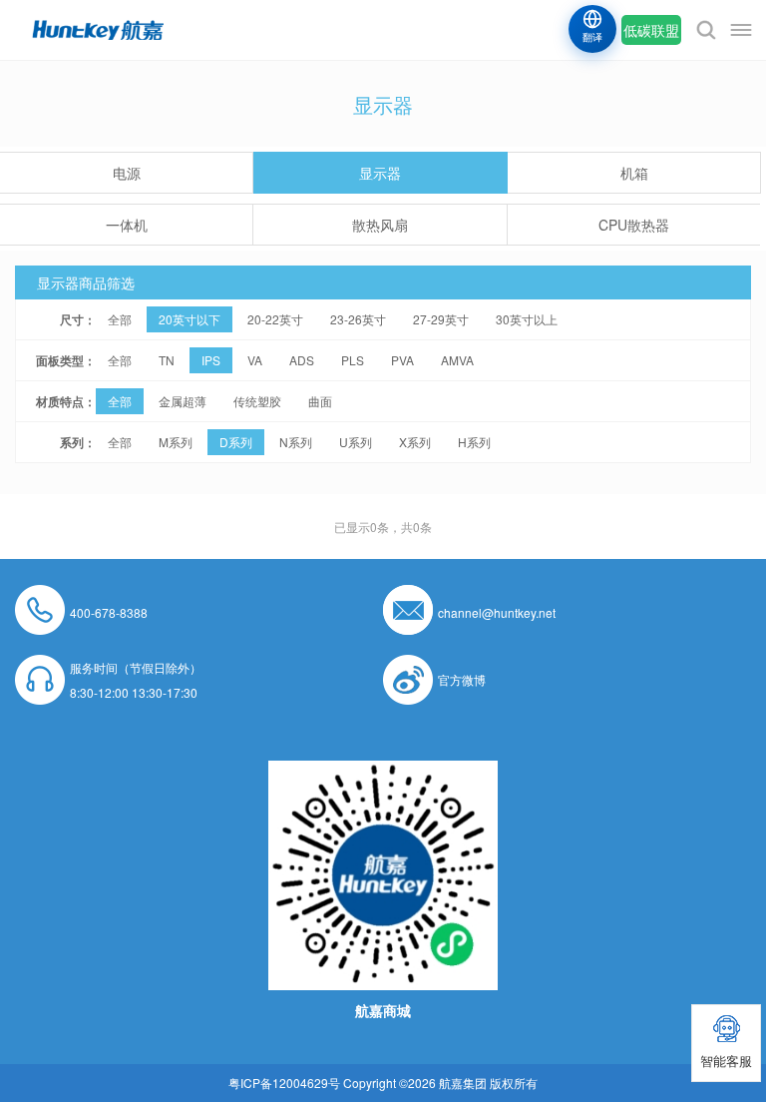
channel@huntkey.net (497, 612)
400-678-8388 (109, 612)
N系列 (295, 441)
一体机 (127, 225)
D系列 (235, 441)
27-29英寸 (441, 318)
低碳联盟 (651, 30)
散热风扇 (380, 225)
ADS (301, 359)
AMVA (457, 359)
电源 (127, 173)
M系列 (175, 441)
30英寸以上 (527, 318)
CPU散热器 (633, 225)
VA (254, 359)
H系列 (474, 441)
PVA (402, 359)
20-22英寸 (275, 318)
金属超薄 (182, 400)
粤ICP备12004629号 (284, 1082)
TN (167, 359)
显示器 (380, 173)
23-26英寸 (358, 318)
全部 (120, 318)
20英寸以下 (189, 318)
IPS (210, 359)
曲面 (320, 400)
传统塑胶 (257, 400)
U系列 (355, 441)
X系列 (415, 441)
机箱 (634, 173)
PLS (352, 359)
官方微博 (462, 679)
